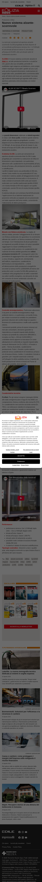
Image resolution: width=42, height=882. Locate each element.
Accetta (21, 456)
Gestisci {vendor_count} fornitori (12, 451)
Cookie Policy (16, 465)
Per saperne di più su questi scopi (31, 451)
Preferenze (21, 461)
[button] (37, 418)
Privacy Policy (25, 465)
